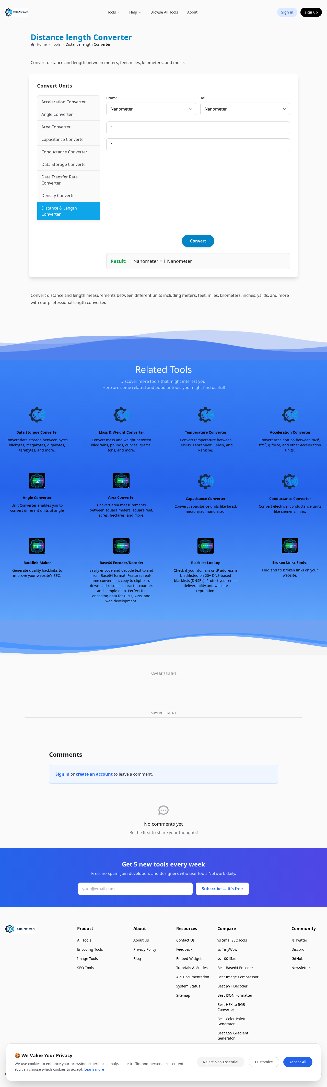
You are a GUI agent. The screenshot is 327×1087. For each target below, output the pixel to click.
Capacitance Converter (63, 139)
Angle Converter (57, 114)
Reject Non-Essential (220, 1061)
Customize (264, 1061)
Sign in (62, 774)
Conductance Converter (64, 152)
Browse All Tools (164, 12)
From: (111, 97)
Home (41, 44)
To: (202, 97)
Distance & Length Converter (59, 211)
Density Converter (58, 195)
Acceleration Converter (63, 102)
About (192, 12)
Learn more (94, 1069)
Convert (198, 241)
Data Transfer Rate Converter (59, 180)
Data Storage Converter (64, 164)
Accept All (297, 1061)
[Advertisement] (198, 193)
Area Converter (56, 127)
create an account (94, 774)
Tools (56, 44)
